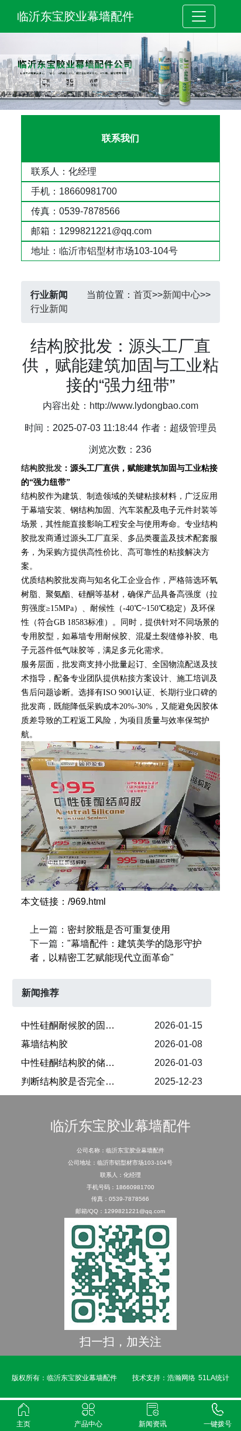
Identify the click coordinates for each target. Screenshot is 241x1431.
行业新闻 (49, 309)
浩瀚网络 (181, 1378)
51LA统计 (213, 1378)
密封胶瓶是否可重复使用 (118, 930)
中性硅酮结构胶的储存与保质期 (75, 1063)
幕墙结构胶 (44, 1044)
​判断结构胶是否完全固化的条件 (75, 1081)
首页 (142, 295)
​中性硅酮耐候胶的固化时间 (75, 1025)
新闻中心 (181, 295)
